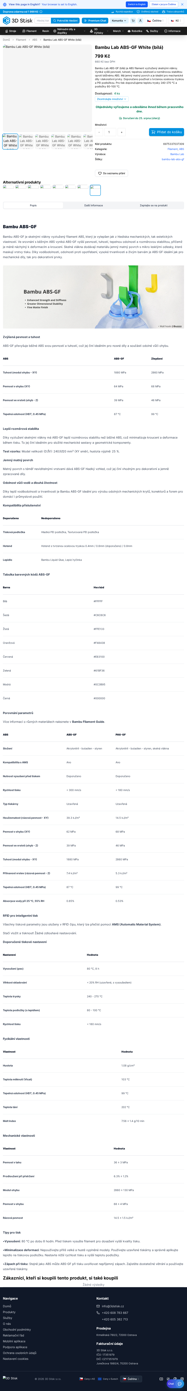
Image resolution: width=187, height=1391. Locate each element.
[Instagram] (182, 1379)
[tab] (10, 141)
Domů (6, 39)
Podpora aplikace (15, 1347)
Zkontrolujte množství (110, 99)
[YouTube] (161, 1379)
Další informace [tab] (93, 205)
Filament (21, 39)
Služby (7, 1318)
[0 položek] (133, 21)
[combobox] (156, 20)
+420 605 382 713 (115, 1319)
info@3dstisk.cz (113, 1306)
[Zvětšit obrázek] (87, 50)
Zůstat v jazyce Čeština (164, 4)
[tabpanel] (93, 745)
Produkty (9, 1312)
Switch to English (137, 4)
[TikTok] (168, 1379)
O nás (7, 1324)
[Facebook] (175, 1379)
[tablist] (93, 205)
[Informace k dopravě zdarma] (40, 11)
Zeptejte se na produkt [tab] (153, 205)
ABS (34, 39)
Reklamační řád (13, 1335)
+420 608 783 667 (115, 1313)
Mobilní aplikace (14, 1341)
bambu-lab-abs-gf (173, 159)
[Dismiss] (182, 4)
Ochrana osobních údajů (19, 1353)
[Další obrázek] (87, 88)
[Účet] (140, 21)
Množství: (101, 124)
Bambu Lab (177, 154)
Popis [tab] (33, 205)
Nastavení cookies (15, 1359)
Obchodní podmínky (17, 1329)
